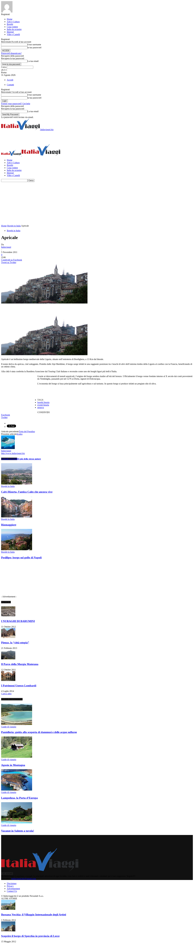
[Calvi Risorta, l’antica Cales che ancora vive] (16, 484)
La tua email (32, 61)
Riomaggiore (8, 524)
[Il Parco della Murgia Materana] (8, 658)
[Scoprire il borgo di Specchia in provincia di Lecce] (8, 930)
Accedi (10, 80)
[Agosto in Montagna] (16, 757)
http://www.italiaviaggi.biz (13, 453)
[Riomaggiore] (16, 516)
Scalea (19, 434)
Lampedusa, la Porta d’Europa (19, 797)
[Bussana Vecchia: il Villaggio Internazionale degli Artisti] (8, 909)
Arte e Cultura (13, 21)
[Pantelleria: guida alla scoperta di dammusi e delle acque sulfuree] (16, 724)
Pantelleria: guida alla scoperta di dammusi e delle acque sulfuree (39, 732)
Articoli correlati (9, 459)
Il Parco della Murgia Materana (19, 664)
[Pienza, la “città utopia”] (8, 637)
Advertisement (13, 888)
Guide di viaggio (8, 727)
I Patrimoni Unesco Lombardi (18, 685)
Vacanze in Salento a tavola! (17, 830)
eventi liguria (43, 405)
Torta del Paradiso (27, 431)
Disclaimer (11, 883)
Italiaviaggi (6, 247)
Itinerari (10, 32)
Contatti (10, 84)
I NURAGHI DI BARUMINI (18, 621)
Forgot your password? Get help (15, 103)
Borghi (10, 24)
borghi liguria (43, 402)
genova (40, 407)
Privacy (10, 886)
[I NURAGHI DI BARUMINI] (8, 615)
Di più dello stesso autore (29, 459)
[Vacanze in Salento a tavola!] (16, 822)
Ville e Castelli (13, 34)
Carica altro (6, 693)
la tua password (34, 47)
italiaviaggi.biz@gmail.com (23, 878)
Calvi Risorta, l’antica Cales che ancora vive (26, 491)
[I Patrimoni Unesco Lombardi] (8, 680)
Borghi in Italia (14, 226)
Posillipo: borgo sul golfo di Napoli (21, 557)
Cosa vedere (12, 27)
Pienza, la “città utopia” (15, 642)
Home (9, 19)
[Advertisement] (53, 137)
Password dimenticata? (11, 53)
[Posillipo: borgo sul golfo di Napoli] (16, 549)
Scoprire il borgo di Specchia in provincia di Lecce (30, 935)
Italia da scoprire (14, 29)
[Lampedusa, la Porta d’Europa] (16, 790)
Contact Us (12, 891)
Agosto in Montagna (13, 765)
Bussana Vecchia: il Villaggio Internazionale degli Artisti (33, 914)
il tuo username (34, 44)
